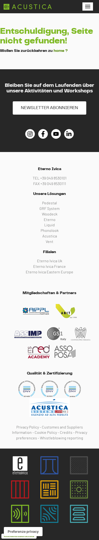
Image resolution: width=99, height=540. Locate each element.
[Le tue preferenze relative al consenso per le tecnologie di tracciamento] (23, 531)
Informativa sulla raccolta (19, 536)
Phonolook (50, 231)
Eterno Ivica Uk (49, 261)
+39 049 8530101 (53, 178)
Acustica (49, 236)
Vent (49, 242)
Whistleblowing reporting (61, 438)
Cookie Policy (46, 433)
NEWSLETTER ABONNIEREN (49, 108)
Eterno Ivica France (49, 267)
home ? (61, 51)
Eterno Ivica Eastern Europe (49, 272)
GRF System (49, 209)
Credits (66, 433)
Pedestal (49, 203)
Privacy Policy (27, 427)
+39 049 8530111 (53, 184)
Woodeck (49, 214)
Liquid (49, 225)
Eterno (50, 220)
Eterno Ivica (28, 6)
